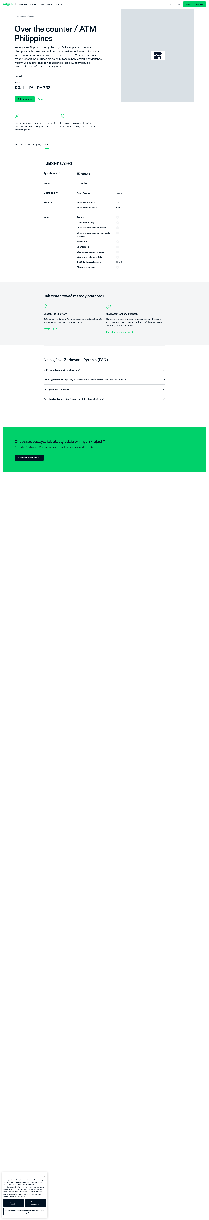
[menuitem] (22, 4)
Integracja (37, 144)
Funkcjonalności (22, 144)
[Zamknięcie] (44, 1176)
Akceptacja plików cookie (13, 1203)
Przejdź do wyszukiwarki (29, 457)
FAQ (47, 144)
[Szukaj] (171, 4)
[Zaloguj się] (179, 4)
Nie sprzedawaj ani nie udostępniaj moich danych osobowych (25, 1212)
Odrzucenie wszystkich (35, 1203)
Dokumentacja (25, 99)
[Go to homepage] (8, 4)
